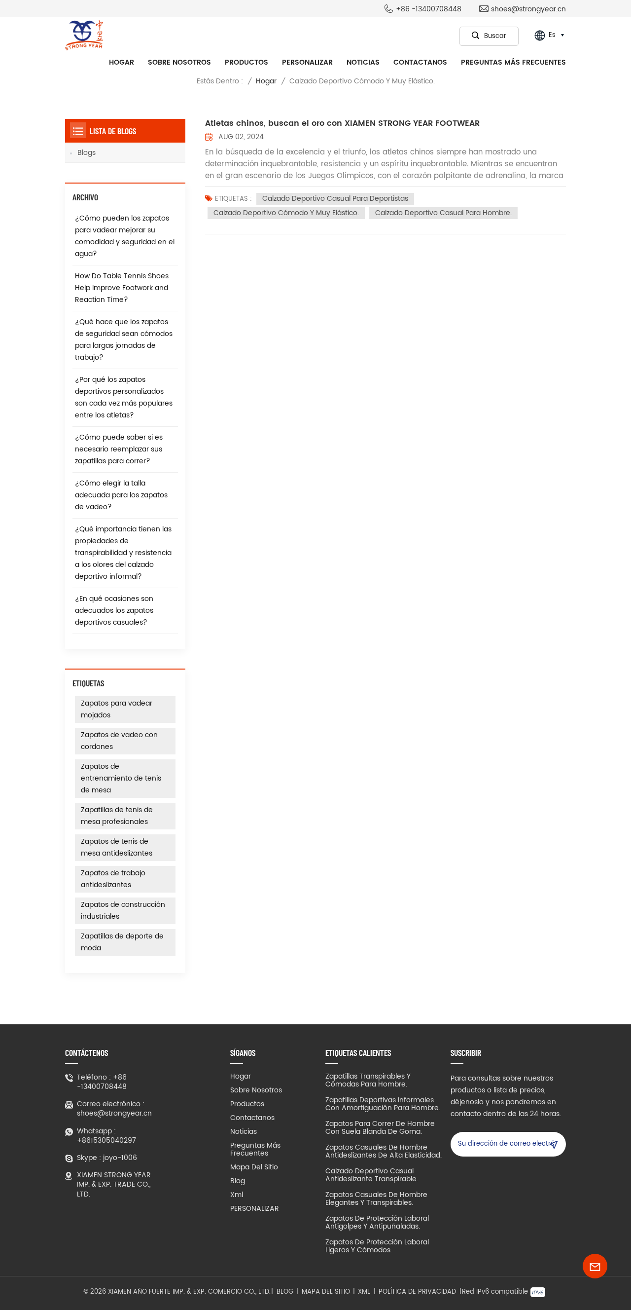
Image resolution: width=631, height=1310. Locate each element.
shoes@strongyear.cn (528, 9)
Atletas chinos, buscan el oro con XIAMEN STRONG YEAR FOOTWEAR (342, 123)
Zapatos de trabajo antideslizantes (113, 879)
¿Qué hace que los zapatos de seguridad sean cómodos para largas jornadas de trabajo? (124, 339)
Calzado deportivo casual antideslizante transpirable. (371, 1175)
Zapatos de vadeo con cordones (119, 740)
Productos (246, 62)
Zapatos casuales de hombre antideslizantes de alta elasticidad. (383, 1152)
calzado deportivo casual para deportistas (335, 198)
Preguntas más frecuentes (513, 62)
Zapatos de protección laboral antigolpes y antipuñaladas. (377, 1223)
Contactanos (420, 62)
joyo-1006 (120, 1157)
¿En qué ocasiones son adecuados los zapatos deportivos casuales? (114, 610)
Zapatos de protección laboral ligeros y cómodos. (377, 1246)
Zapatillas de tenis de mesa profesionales (117, 815)
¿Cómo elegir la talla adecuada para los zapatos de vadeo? (121, 495)
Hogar (121, 62)
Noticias (363, 62)
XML (364, 1292)
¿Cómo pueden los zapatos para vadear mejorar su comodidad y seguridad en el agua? (125, 236)
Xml (236, 1195)
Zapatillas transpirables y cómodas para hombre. (368, 1080)
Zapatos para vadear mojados (116, 709)
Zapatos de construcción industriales (123, 910)
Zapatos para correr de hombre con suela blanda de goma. (380, 1128)
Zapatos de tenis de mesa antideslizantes (116, 847)
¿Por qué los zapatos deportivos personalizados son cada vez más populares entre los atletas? (124, 397)
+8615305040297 (106, 1140)
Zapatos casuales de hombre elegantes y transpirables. (376, 1199)
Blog (237, 1181)
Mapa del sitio (254, 1167)
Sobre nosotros (179, 62)
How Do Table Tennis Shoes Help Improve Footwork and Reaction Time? (122, 287)
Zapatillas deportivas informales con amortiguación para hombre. (382, 1104)
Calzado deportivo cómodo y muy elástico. (286, 213)
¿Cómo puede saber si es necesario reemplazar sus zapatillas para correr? (119, 449)
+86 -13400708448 (428, 9)
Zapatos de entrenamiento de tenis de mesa (121, 778)
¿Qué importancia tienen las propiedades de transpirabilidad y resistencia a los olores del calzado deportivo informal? (123, 553)
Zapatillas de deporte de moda (122, 942)
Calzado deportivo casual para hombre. (443, 213)
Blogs (86, 152)
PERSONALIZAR (307, 62)
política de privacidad (417, 1292)
